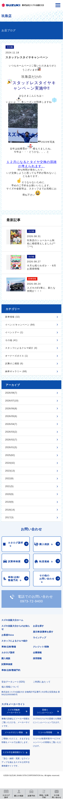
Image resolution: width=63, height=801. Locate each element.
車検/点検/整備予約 (11, 670)
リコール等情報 (45, 732)
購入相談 (6, 658)
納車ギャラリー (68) (16, 371)
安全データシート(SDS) (13, 682)
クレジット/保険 (41, 646)
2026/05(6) (11, 416)
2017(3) (9, 517)
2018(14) (10, 510)
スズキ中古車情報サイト (14, 752)
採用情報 (37, 658)
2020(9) (9, 494)
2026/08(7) (11, 393)
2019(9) (9, 502)
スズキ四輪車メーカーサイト (14, 711)
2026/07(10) (11, 400)
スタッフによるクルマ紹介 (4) (21, 348)
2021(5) (9, 486)
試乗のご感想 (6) (14, 363)
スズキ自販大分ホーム (12, 620)
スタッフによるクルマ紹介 (15, 641)
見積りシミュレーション (45, 711)
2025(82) (10, 455)
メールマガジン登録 (14, 732)
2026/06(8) (11, 408)
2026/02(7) (11, 439)
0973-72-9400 (31, 601)
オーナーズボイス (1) (16, 356)
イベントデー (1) (14, 332)
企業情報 (37, 652)
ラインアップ (39, 637)
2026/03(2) (11, 432)
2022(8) (9, 478)
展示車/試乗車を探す (43, 631)
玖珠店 (7, 16)
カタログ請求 (8, 652)
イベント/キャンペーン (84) (20, 324)
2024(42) (10, 463)
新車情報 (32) (12, 317)
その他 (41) (11, 340)
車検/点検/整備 (9, 646)
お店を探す (38, 626)
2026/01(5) (11, 447)
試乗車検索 (7, 664)
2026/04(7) (11, 424)
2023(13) (10, 471)
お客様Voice (8, 635)
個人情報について (10, 687)
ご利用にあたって (41, 682)
